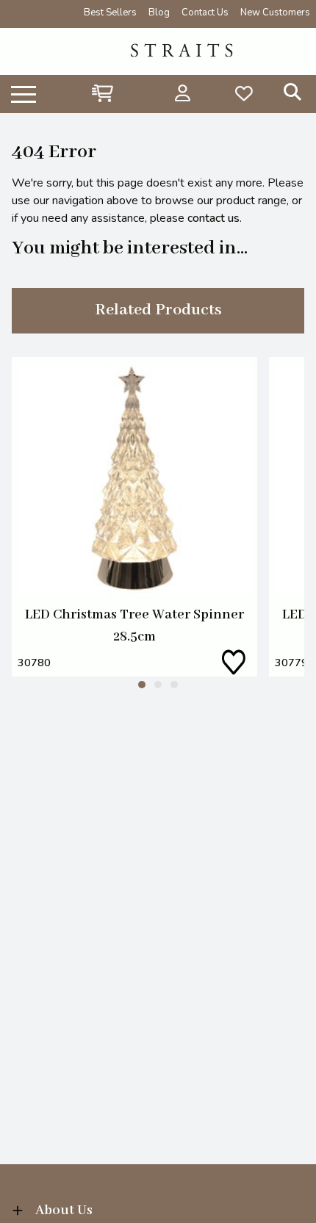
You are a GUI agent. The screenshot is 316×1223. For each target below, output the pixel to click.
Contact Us (205, 12)
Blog (159, 12)
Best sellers (110, 12)
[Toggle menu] (23, 93)
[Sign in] (182, 93)
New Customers (275, 12)
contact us (213, 218)
